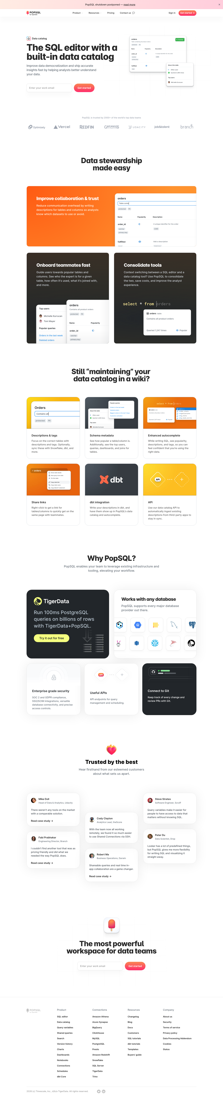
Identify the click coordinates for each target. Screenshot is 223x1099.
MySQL (96, 1038)
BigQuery (97, 1027)
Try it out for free (51, 638)
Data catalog (63, 1022)
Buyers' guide (135, 1055)
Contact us (127, 13)
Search (60, 1038)
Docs (130, 1027)
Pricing (110, 13)
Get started (187, 13)
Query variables (65, 1027)
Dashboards (63, 1055)
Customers (133, 1033)
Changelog (133, 1016)
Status (166, 1049)
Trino (95, 1076)
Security (167, 1022)
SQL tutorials (134, 1038)
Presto (95, 1049)
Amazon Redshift (101, 1055)
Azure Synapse (100, 1022)
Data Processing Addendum (177, 1038)
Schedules (62, 1071)
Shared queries (65, 1033)
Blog (130, 1022)
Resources (94, 13)
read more (129, 4)
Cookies (167, 1044)
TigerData (97, 1071)
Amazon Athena (100, 1016)
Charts (60, 1049)
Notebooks (62, 1060)
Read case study (42, 821)
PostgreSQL (98, 1044)
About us (167, 1016)
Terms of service (171, 1027)
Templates (133, 1049)
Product (77, 13)
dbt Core (61, 1076)
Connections (63, 1065)
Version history (65, 1044)
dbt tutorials (134, 1044)
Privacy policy (170, 1033)
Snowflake (97, 1060)
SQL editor (62, 1016)
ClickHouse (98, 1033)
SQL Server (98, 1065)
